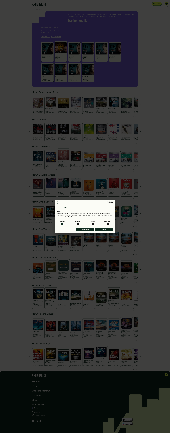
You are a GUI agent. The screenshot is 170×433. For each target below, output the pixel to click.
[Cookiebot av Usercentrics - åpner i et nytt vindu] (107, 203)
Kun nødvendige (85, 229)
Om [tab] (105, 206)
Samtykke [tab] (65, 207)
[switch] (77, 224)
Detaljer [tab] (85, 206)
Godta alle (104, 229)
